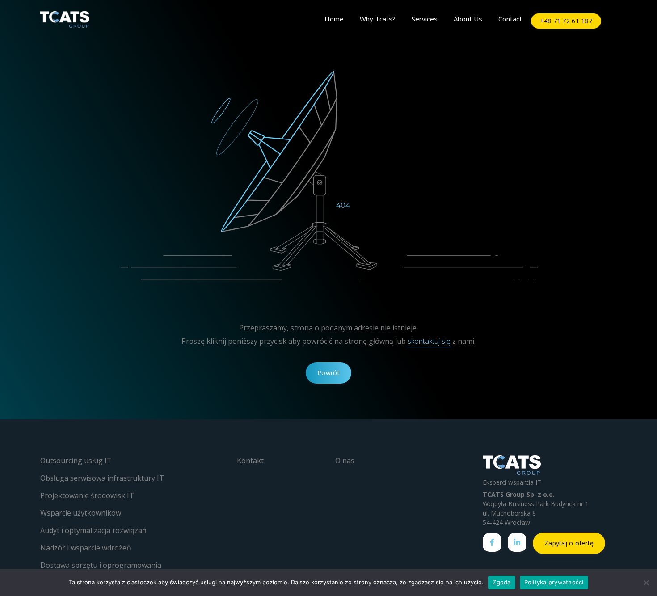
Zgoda (501, 582)
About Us (468, 18)
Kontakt (250, 460)
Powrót (328, 372)
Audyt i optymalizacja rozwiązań (93, 530)
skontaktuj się (429, 341)
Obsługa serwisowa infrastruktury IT (102, 478)
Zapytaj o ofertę (569, 543)
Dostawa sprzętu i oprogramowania (100, 565)
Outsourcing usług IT (76, 460)
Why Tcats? (378, 18)
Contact (510, 18)
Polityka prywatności (554, 582)
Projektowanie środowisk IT (87, 495)
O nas (344, 460)
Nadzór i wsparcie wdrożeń (85, 548)
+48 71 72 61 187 (566, 21)
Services (425, 18)
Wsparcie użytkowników (80, 513)
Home (334, 18)
